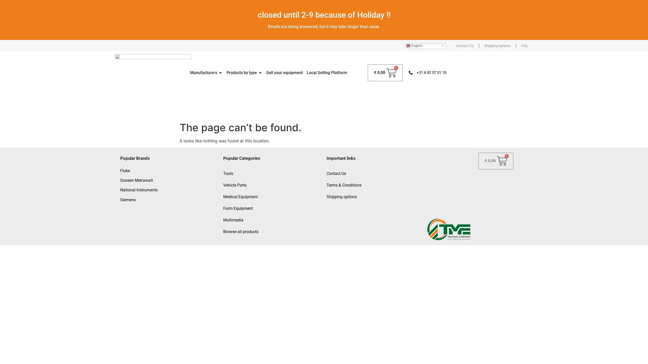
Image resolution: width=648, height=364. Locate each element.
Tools (228, 173)
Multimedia (233, 220)
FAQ (524, 46)
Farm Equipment (238, 208)
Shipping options (497, 46)
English (416, 46)
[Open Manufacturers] (220, 73)
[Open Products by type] (260, 73)
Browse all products (240, 231)
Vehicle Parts (235, 185)
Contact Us (465, 46)
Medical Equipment (240, 196)
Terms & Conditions (344, 185)
